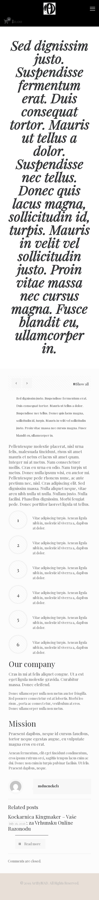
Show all (82, 384)
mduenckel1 (48, 785)
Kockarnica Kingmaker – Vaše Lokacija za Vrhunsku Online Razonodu (42, 822)
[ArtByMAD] (49, 8)
